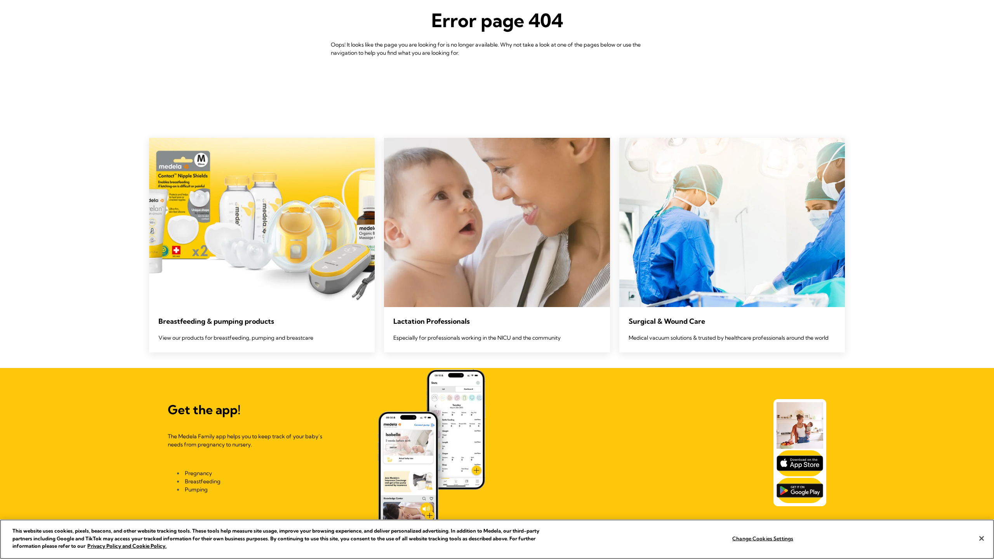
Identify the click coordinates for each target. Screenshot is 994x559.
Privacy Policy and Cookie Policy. (127, 546)
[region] (497, 539)
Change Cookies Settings (762, 538)
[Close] (981, 538)
